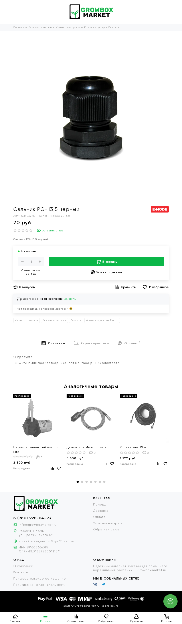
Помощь (99, 504)
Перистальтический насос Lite (35, 449)
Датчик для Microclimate (87, 447)
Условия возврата (108, 523)
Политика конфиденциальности (39, 584)
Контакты (20, 572)
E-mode (76, 320)
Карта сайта (110, 605)
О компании (23, 566)
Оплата (99, 517)
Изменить (70, 298)
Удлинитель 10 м (133, 447)
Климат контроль (54, 320)
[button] (78, 482)
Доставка (101, 510)
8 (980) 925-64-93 (32, 518)
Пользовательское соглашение (39, 578)
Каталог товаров (26, 320)
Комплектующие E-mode (103, 320)
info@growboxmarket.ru (38, 524)
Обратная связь (106, 529)
